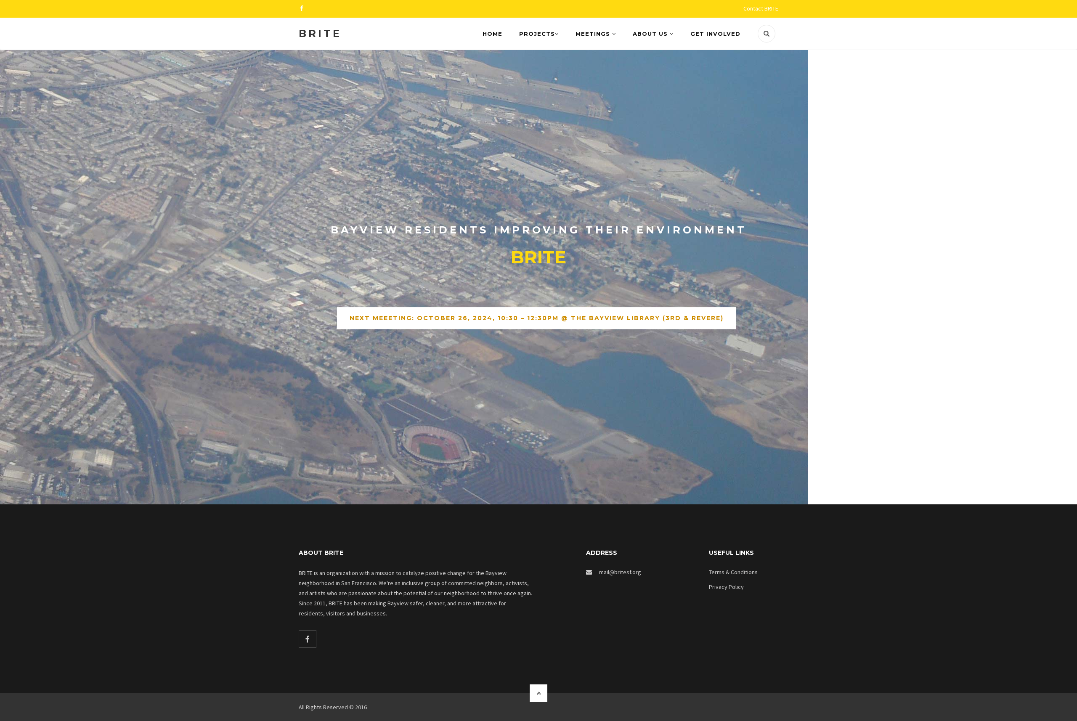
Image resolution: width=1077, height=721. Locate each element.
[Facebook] (307, 639)
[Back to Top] (538, 693)
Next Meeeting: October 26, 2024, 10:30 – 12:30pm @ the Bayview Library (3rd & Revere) (537, 318)
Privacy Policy (726, 587)
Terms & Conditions (733, 572)
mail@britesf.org (620, 572)
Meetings (594, 33)
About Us (651, 33)
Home (492, 33)
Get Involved (715, 33)
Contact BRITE (760, 8)
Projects (537, 33)
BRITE (320, 33)
